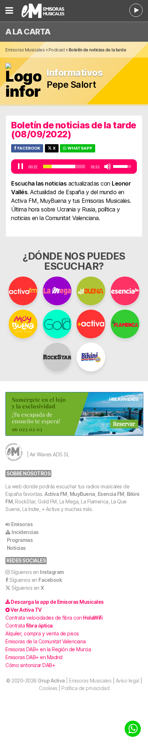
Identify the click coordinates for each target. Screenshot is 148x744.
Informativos (74, 72)
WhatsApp (79, 148)
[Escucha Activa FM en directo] (136, 10)
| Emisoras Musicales (74, 680)
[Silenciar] (107, 166)
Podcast (56, 50)
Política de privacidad (85, 688)
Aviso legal (127, 680)
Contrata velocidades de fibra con (53, 618)
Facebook (28, 148)
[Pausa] (20, 166)
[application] (74, 166)
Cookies (48, 688)
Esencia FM (111, 494)
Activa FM (56, 494)
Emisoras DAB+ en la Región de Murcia (48, 649)
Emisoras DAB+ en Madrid (34, 657)
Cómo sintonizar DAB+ (30, 665)
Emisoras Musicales (25, 50)
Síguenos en (37, 572)
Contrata (29, 625)
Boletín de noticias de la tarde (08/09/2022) (73, 130)
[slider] (64, 166)
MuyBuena (82, 494)
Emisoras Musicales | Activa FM (50, 11)
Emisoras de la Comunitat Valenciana (45, 641)
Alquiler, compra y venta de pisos (42, 633)
